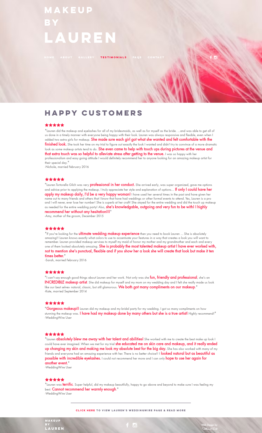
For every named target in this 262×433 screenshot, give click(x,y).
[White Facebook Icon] (211, 57)
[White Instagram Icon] (215, 57)
